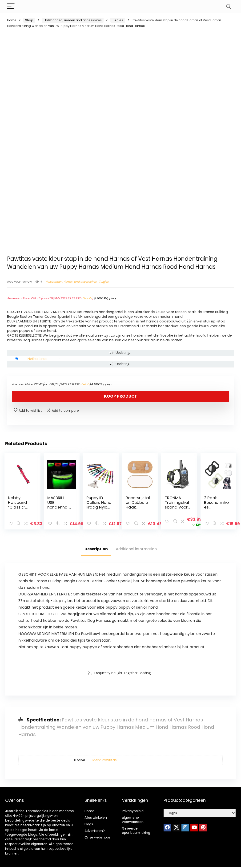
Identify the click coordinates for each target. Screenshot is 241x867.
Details (87, 298)
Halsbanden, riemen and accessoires (73, 20)
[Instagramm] (185, 827)
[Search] (228, 6)
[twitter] (176, 827)
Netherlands (37, 358)
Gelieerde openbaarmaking (136, 830)
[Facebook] (167, 827)
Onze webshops (97, 837)
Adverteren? (94, 830)
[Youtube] (194, 827)
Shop (29, 20)
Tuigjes (117, 20)
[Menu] (10, 6)
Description (96, 549)
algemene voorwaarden (133, 819)
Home (11, 20)
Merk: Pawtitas (104, 760)
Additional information (136, 549)
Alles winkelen (95, 817)
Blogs (88, 824)
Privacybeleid (133, 811)
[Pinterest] (203, 827)
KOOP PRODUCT (120, 396)
